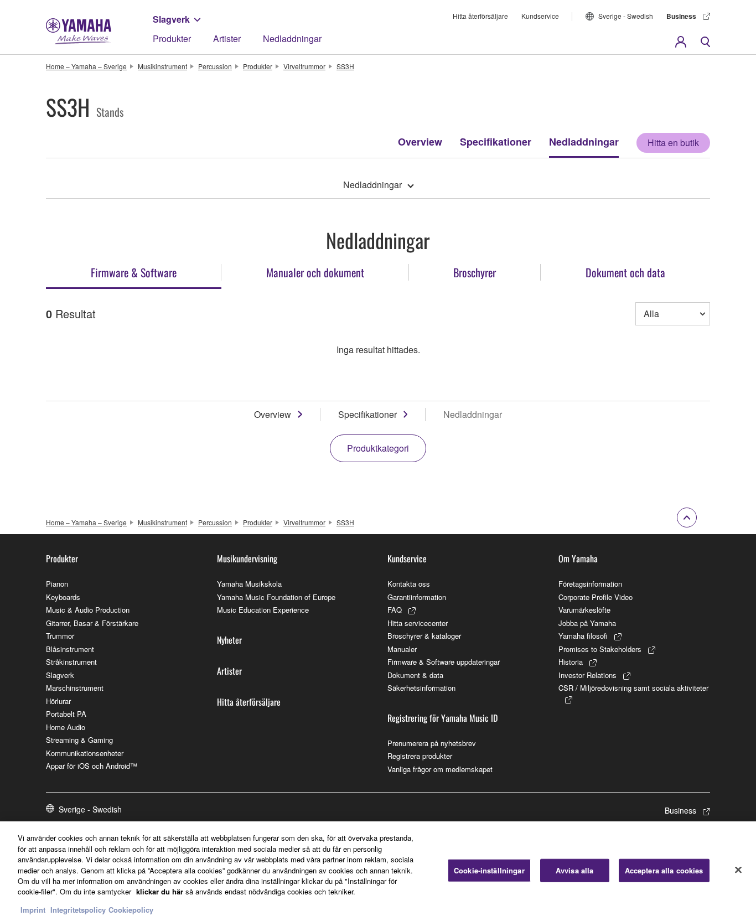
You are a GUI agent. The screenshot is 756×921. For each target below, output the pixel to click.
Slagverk (171, 19)
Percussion (215, 66)
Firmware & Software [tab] (134, 272)
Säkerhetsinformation (421, 687)
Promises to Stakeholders (599, 649)
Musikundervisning (247, 558)
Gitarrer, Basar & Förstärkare (92, 623)
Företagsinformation (590, 583)
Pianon (57, 583)
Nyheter (229, 639)
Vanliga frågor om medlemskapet (440, 769)
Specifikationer (495, 141)
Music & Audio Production (88, 609)
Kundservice (540, 15)
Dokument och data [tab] (625, 272)
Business (681, 16)
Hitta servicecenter (417, 623)
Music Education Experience (263, 609)
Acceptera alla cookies (664, 870)
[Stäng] (738, 870)
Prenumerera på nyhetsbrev (431, 743)
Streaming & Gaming (79, 739)
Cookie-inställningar (489, 870)
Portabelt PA (66, 713)
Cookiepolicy (130, 909)
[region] (378, 871)
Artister (227, 38)
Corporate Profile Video (595, 597)
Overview (420, 141)
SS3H (345, 66)
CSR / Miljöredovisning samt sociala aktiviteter (633, 687)
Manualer (402, 649)
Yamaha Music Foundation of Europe (276, 597)
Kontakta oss (408, 583)
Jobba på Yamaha (587, 623)
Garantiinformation (416, 597)
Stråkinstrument (71, 661)
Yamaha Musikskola (249, 583)
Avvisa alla (574, 870)
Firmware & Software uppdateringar (443, 661)
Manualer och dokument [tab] (315, 272)
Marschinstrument (74, 687)
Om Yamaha (578, 558)
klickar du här (159, 892)
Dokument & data (415, 675)
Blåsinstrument (70, 649)
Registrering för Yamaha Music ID (442, 718)
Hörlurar (58, 701)
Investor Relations (587, 675)
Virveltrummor (304, 66)
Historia (570, 661)
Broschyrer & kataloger (424, 635)
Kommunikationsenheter (84, 753)
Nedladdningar (292, 38)
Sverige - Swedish (625, 15)
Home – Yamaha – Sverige (86, 66)
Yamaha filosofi (583, 635)
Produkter (172, 38)
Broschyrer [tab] (474, 272)
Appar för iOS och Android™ (91, 765)
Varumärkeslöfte (584, 609)
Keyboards (63, 597)
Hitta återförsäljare (480, 15)
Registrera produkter (419, 756)
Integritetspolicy (78, 909)
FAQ (394, 609)
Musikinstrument (162, 66)
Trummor (60, 635)
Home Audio (65, 727)
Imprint (32, 909)
